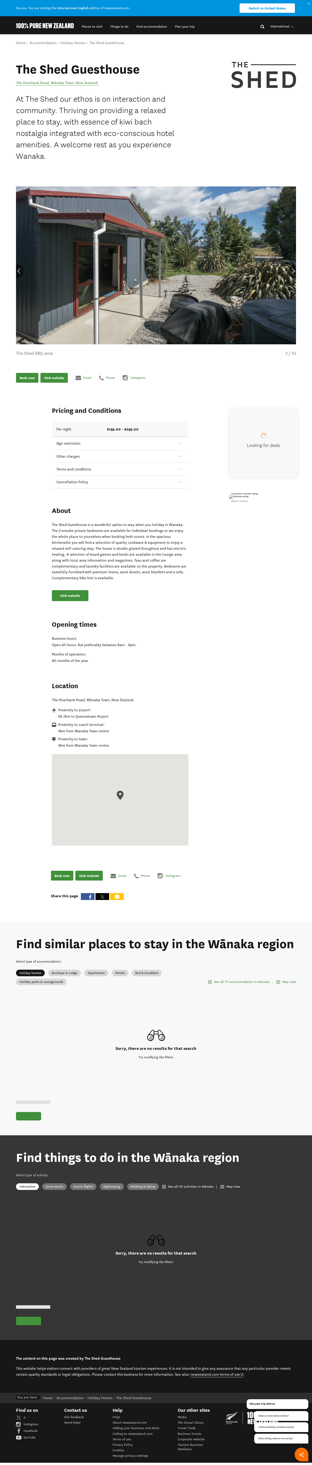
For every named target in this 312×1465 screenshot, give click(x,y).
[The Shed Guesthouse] (264, 76)
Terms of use (122, 1439)
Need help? (72, 1423)
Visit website (54, 377)
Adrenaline (27, 1187)
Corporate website (191, 1439)
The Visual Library (191, 1423)
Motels (120, 973)
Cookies (118, 1450)
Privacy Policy (123, 1445)
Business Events (189, 1434)
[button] (92, 26)
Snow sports (54, 1187)
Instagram (30, 1424)
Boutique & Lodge (64, 973)
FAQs (116, 1417)
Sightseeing (111, 1187)
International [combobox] (280, 26)
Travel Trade (187, 1428)
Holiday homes (30, 973)
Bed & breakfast (146, 973)
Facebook (30, 1431)
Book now (27, 377)
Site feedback (74, 1417)
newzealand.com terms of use (217, 1374)
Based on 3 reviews (239, 501)
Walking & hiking (143, 1187)
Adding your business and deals (136, 1428)
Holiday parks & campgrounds (41, 982)
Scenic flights (83, 1187)
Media (182, 1417)
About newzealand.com (130, 1423)
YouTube (29, 1437)
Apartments (96, 973)
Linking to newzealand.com (133, 1434)
